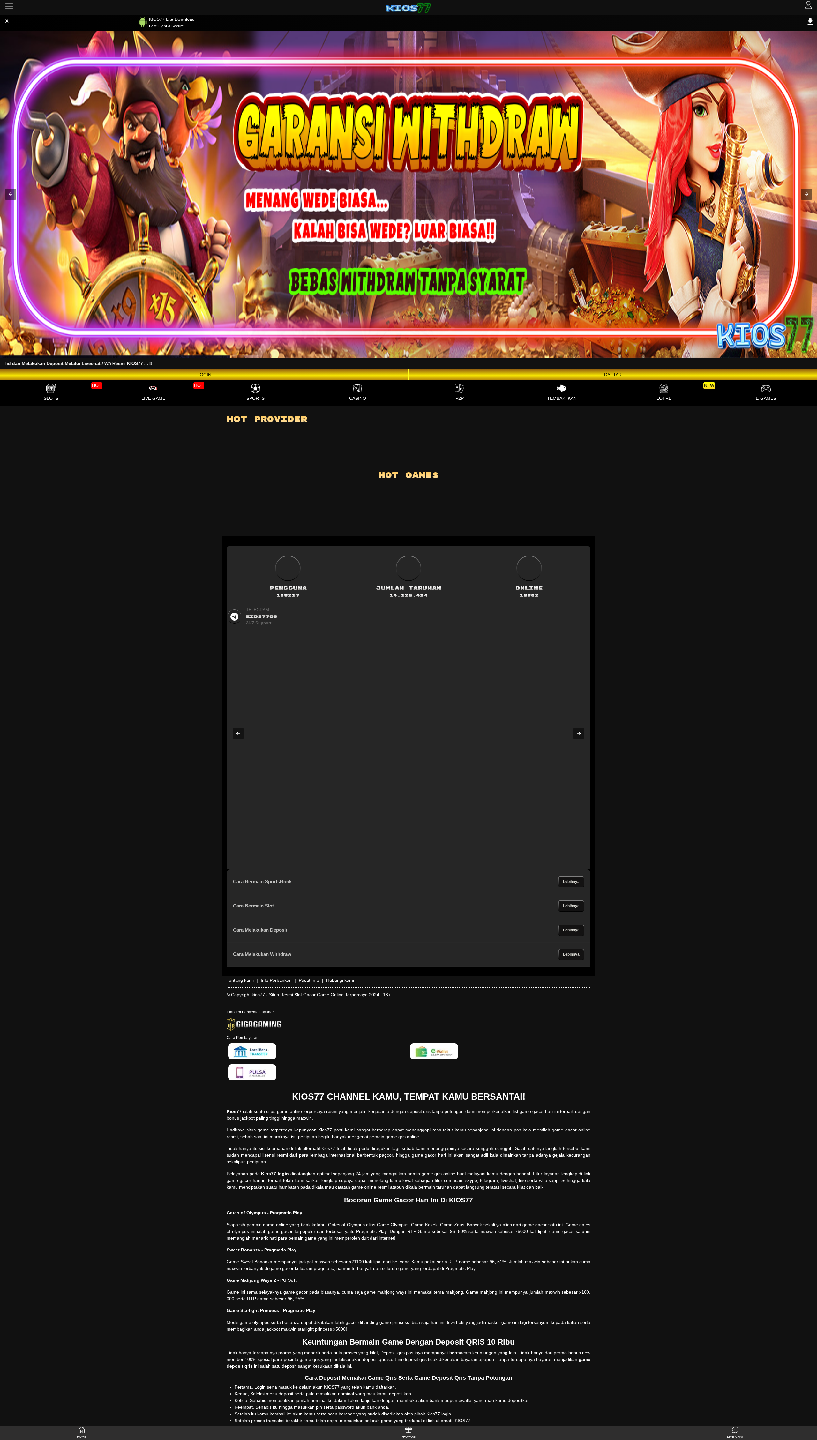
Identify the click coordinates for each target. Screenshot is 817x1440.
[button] (10, 194)
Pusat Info (309, 980)
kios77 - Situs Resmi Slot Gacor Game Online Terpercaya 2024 (315, 994)
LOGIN (204, 374)
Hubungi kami (340, 980)
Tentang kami (240, 980)
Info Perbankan (276, 980)
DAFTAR (613, 374)
